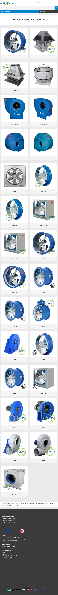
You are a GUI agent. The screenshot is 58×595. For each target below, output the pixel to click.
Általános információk (8, 520)
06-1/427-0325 (5, 561)
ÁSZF (4, 525)
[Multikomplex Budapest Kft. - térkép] (27, 574)
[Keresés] (56, 8)
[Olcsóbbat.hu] (47, 589)
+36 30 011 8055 (6, 554)
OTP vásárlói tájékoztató (9, 522)
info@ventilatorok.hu (7, 557)
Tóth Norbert (5, 553)
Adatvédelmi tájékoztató (9, 518)
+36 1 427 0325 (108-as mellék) (9, 556)
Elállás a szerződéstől (8, 527)
